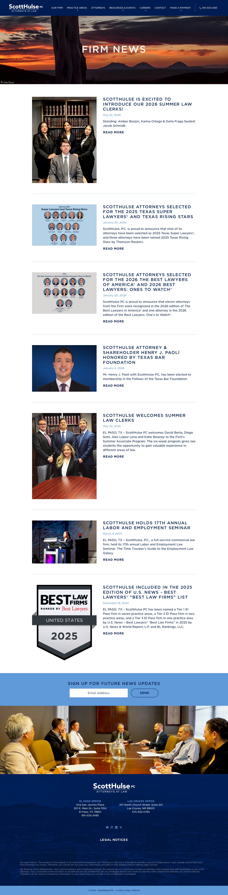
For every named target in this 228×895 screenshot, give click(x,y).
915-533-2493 (209, 8)
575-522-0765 (141, 811)
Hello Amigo (124, 890)
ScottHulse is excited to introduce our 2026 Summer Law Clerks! (147, 104)
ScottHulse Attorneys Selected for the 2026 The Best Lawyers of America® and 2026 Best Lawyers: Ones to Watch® (147, 282)
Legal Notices (114, 839)
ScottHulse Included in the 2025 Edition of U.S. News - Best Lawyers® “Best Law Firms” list (147, 592)
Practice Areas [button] (77, 8)
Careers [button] (145, 8)
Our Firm (57, 8)
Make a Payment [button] (180, 8)
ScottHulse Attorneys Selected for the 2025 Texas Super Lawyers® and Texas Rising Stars (148, 211)
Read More (113, 132)
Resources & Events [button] (122, 8)
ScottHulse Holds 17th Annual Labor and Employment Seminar (147, 525)
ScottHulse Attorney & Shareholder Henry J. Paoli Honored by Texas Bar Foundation (141, 355)
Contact (160, 8)
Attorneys (98, 8)
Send (144, 693)
